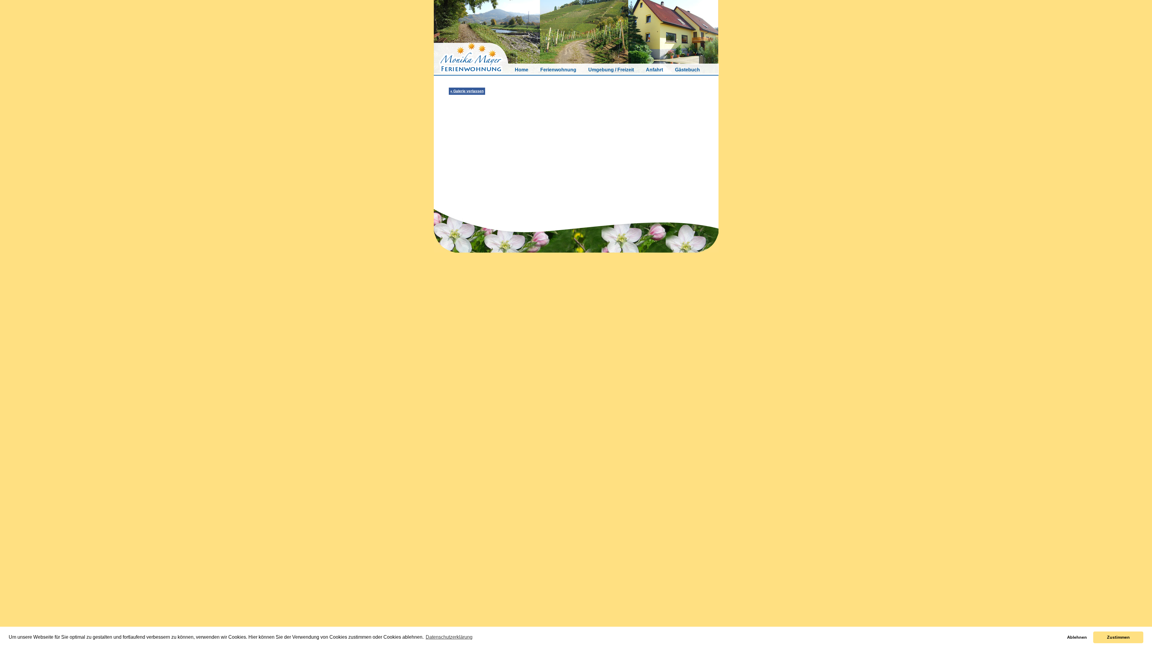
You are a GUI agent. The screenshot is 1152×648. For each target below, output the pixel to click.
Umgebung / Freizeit (611, 69)
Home (521, 69)
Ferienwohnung (558, 69)
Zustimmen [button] (1118, 637)
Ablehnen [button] (1077, 637)
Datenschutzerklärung (449, 637)
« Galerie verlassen (467, 91)
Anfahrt (654, 69)
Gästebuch (687, 69)
